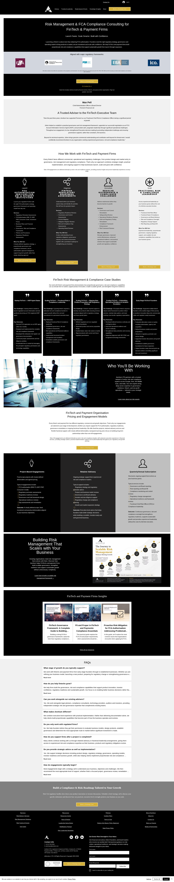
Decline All (157, 879)
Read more (47, 677)
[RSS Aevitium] (71, 837)
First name (92, 849)
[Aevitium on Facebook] (76, 837)
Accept (166, 879)
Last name (92, 856)
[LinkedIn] (82, 837)
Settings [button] (148, 879)
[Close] (172, 879)
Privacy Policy (72, 879)
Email (94, 863)
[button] (56, 9)
